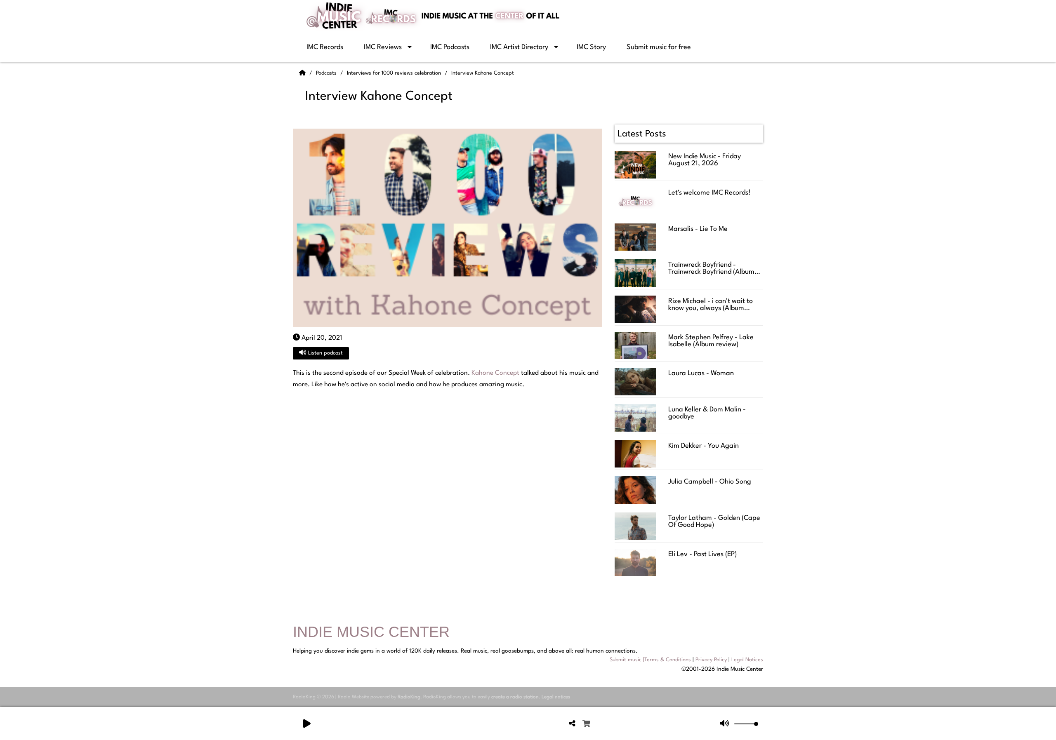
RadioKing (409, 697)
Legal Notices (747, 659)
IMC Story (591, 47)
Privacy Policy (711, 659)
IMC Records (324, 47)
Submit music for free (659, 47)
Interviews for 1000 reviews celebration (395, 73)
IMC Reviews (383, 47)
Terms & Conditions (667, 659)
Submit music (625, 659)
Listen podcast (324, 353)
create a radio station (515, 697)
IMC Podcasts (449, 47)
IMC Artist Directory (519, 47)
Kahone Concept (495, 373)
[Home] (303, 73)
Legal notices (556, 697)
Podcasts (327, 73)
